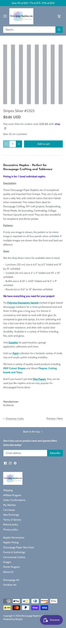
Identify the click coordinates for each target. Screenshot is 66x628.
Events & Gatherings (14, 552)
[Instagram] (10, 463)
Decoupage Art (11, 579)
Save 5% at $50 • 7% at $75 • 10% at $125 (33, 3)
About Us (8, 571)
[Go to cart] (59, 16)
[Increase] (19, 144)
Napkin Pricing (10, 542)
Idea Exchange (11, 514)
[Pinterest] (15, 463)
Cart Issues (9, 509)
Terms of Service (12, 519)
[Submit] (59, 29)
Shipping (8, 490)
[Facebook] (5, 463)
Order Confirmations (14, 500)
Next (60, 418)
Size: (5, 134)
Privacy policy (10, 529)
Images (7, 562)
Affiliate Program (12, 495)
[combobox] (29, 29)
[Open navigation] (5, 16)
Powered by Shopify (13, 619)
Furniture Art (9, 584)
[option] (33, 74)
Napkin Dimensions (13, 537)
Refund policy (10, 524)
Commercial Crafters (14, 557)
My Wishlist (9, 505)
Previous (51, 418)
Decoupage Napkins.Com (33, 615)
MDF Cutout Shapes (14, 368)
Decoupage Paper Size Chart (18, 547)
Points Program (11, 566)
